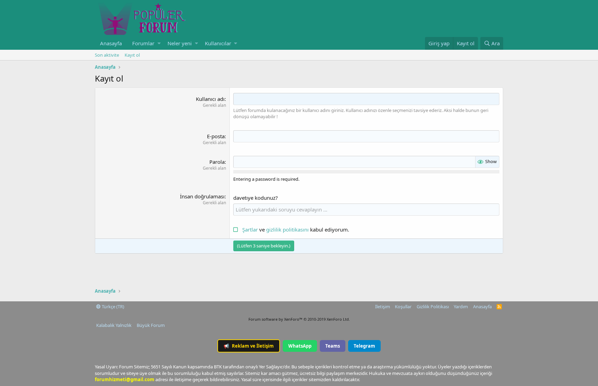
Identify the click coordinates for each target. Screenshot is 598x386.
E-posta (216, 136)
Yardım (461, 306)
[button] (159, 43)
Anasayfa (111, 43)
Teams (332, 346)
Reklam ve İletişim (249, 346)
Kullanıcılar (218, 43)
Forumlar (143, 43)
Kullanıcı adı (210, 98)
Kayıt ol (132, 55)
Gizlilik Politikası (433, 306)
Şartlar (250, 229)
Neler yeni (179, 43)
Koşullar (403, 306)
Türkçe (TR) (112, 306)
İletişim (382, 306)
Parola (217, 161)
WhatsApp (299, 346)
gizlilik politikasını (288, 229)
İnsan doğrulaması (202, 196)
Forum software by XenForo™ (299, 319)
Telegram (364, 346)
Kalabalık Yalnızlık (114, 325)
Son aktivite (107, 55)
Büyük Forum (151, 325)
